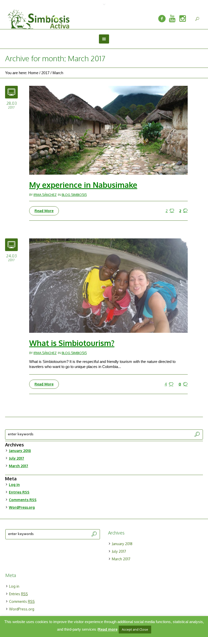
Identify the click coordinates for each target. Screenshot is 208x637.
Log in (14, 484)
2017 (45, 73)
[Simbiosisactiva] (172, 19)
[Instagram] (182, 19)
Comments (23, 500)
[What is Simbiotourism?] (108, 285)
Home (33, 73)
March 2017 (18, 466)
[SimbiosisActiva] (162, 19)
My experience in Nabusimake (83, 185)
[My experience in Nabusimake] (108, 130)
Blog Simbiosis (74, 195)
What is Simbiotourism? (71, 343)
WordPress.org (22, 507)
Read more (107, 629)
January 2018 (20, 450)
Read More (44, 211)
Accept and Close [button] (135, 629)
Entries (19, 492)
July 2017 (16, 458)
